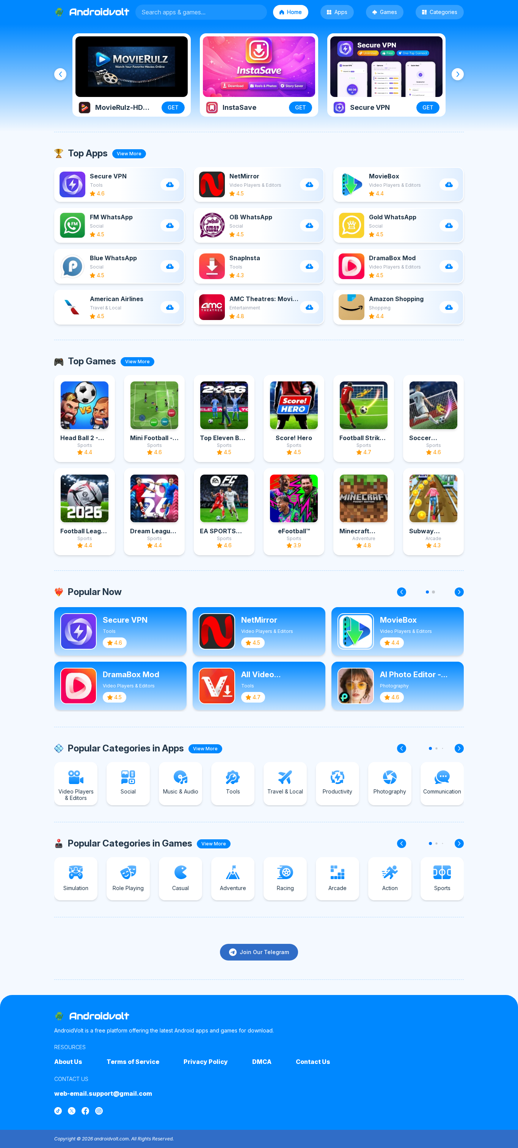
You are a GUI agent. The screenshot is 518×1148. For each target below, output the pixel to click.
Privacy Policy (206, 1061)
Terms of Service (133, 1061)
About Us (68, 1061)
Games (388, 12)
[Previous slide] (60, 74)
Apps (340, 12)
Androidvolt (99, 1016)
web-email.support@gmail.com (103, 1093)
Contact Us (313, 1061)
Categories (443, 12)
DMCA (262, 1061)
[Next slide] (458, 74)
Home (294, 12)
